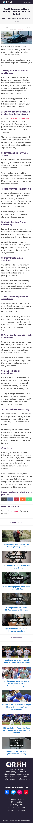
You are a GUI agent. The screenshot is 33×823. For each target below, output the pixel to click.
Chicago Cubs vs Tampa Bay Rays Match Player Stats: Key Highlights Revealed (16, 730)
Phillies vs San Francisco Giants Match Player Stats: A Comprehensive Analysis (16, 683)
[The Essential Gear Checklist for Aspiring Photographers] (16, 541)
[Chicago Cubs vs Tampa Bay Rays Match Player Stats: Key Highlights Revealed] (16, 724)
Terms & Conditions (17, 808)
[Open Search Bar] (24, 2)
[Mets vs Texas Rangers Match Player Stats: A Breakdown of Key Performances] (16, 701)
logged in (16, 511)
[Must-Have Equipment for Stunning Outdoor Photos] (16, 583)
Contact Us (17, 802)
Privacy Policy (17, 805)
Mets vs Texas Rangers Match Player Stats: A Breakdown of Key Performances (16, 706)
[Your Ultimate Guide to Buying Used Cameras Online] (16, 562)
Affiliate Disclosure (18, 810)
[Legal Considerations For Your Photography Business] (16, 625)
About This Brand (17, 799)
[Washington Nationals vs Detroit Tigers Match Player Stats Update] (16, 656)
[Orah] (8, 2)
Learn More (20, 30)
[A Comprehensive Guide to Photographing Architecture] (16, 604)
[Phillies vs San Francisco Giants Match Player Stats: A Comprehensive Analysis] (16, 677)
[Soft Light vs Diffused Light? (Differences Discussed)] (16, 747)
